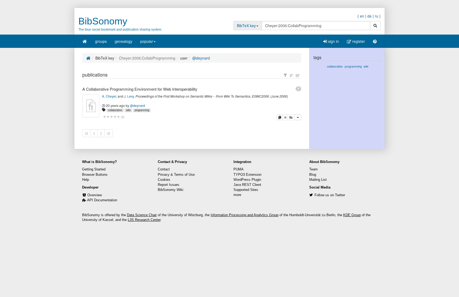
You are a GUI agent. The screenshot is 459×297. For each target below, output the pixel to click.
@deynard (201, 58)
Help (85, 180)
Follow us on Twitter (329, 195)
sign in (333, 41)
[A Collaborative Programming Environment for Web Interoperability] (90, 106)
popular (146, 41)
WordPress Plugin (247, 180)
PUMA (238, 169)
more (237, 195)
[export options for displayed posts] (297, 75)
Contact (164, 169)
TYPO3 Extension (247, 175)
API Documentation (102, 200)
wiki (128, 110)
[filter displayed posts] (285, 75)
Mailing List (318, 180)
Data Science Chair (142, 215)
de (369, 16)
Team (313, 169)
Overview (94, 195)
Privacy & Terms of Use (176, 175)
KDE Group (352, 215)
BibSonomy (102, 21)
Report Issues (168, 185)
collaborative (115, 110)
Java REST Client (247, 185)
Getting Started (93, 169)
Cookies (164, 180)
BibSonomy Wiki (170, 190)
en (362, 16)
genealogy (123, 41)
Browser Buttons (95, 175)
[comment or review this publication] (111, 117)
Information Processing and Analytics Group (244, 215)
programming (142, 110)
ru (376, 16)
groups (101, 41)
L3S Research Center (144, 220)
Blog (312, 175)
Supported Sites (245, 190)
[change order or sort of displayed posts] (291, 75)
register (358, 41)
